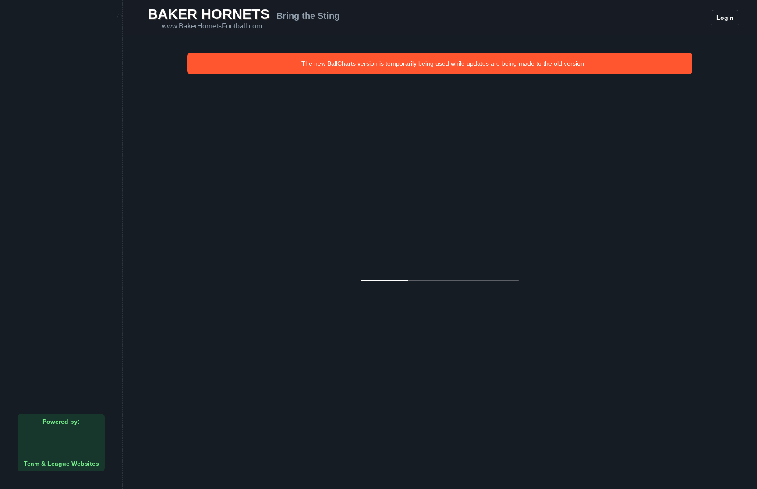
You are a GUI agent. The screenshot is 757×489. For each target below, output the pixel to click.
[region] (61, 244)
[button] (677, 17)
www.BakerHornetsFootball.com (212, 26)
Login (725, 17)
